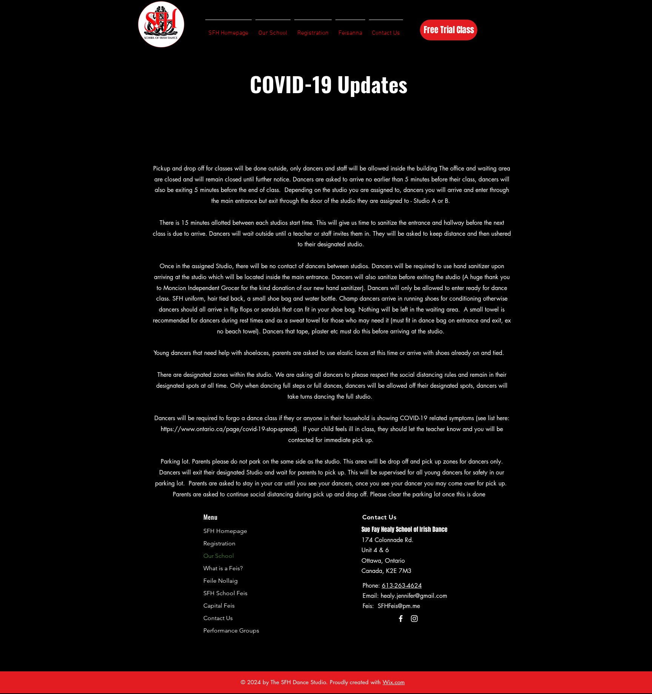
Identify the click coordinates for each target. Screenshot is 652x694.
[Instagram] (414, 618)
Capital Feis (219, 605)
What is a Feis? (223, 568)
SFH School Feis (225, 593)
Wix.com (394, 682)
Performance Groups (231, 630)
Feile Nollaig (220, 580)
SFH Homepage (225, 530)
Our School (218, 555)
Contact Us (218, 618)
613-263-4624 (402, 586)
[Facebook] (400, 618)
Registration (219, 543)
